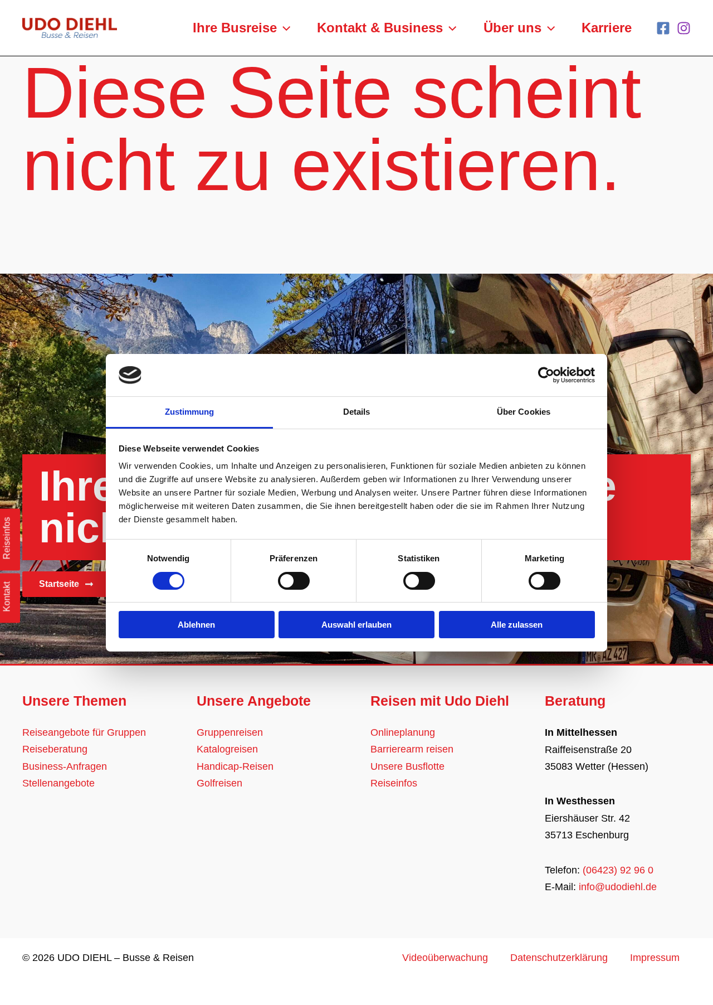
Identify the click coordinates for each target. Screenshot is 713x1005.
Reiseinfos (393, 783)
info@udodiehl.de (618, 886)
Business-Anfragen (64, 766)
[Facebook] (663, 28)
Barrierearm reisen (411, 749)
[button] (283, 28)
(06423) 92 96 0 (618, 870)
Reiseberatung (54, 749)
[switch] (294, 581)
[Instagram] (684, 28)
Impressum (655, 957)
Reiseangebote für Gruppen (84, 732)
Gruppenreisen (230, 732)
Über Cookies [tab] (523, 411)
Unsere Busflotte (407, 766)
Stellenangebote (58, 783)
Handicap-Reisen (235, 766)
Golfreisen (219, 783)
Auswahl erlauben (356, 624)
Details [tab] (356, 411)
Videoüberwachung (445, 957)
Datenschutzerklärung (559, 957)
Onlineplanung (402, 732)
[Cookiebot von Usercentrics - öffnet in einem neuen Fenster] (546, 375)
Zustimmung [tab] (189, 411)
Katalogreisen (227, 749)
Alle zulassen (517, 624)
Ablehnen (196, 624)
